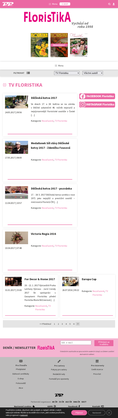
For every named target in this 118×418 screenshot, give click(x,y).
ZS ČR (61, 401)
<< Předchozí (45, 324)
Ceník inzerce (97, 369)
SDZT (83, 401)
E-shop (21, 378)
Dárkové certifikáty (21, 374)
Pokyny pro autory (59, 369)
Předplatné (21, 369)
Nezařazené (48, 120)
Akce (21, 388)
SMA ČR (76, 401)
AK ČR (54, 401)
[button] (104, 343)
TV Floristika (61, 120)
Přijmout (79, 412)
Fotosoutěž (21, 383)
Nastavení (97, 412)
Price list (97, 374)
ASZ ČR (68, 401)
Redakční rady (59, 374)
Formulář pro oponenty (59, 379)
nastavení (24, 415)
